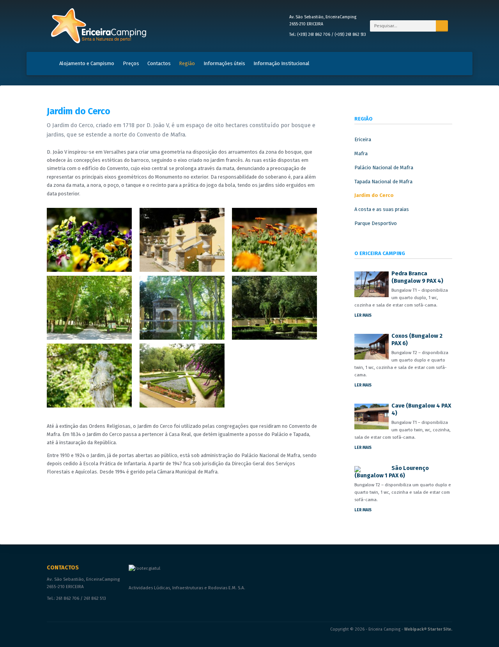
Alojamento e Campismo (86, 63)
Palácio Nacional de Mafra (383, 167)
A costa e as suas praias (381, 209)
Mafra (361, 153)
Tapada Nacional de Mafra (383, 181)
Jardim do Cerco (374, 195)
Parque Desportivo (375, 223)
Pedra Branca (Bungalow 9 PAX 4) (417, 277)
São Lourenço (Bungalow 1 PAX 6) (391, 471)
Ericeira (362, 139)
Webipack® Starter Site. (428, 629)
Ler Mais (363, 315)
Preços (131, 63)
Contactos (159, 63)
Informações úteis (224, 63)
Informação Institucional (281, 63)
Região (187, 63)
